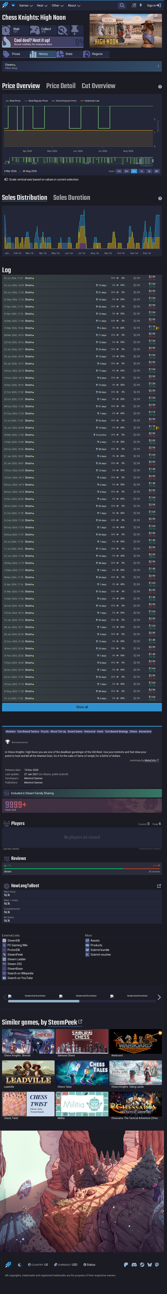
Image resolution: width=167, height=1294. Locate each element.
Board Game (75, 731)
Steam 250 (15, 964)
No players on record (82, 837)
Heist (100, 731)
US (40, 1264)
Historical (89, 731)
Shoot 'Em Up (58, 731)
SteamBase (15, 968)
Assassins (145, 731)
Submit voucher (101, 954)
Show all (82, 707)
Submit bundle (100, 950)
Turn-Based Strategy (116, 731)
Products (96, 945)
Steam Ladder (17, 959)
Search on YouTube (20, 978)
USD (67, 1264)
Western (10, 731)
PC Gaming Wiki (17, 945)
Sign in (151, 5)
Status (90, 1264)
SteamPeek (15, 954)
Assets (95, 940)
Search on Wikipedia (20, 973)
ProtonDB (14, 950)
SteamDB (14, 940)
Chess (133, 731)
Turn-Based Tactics (28, 731)
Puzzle (45, 731)
